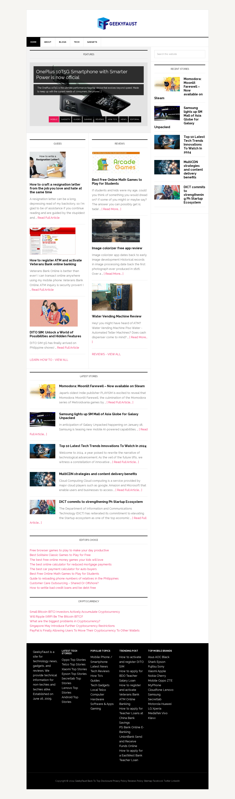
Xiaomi (152, 671)
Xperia (157, 708)
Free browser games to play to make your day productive (69, 550)
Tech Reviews (100, 671)
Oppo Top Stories (74, 659)
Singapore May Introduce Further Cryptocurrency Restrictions (72, 625)
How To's (112, 119)
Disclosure (106, 781)
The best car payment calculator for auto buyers (63, 569)
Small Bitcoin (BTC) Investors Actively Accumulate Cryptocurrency (75, 611)
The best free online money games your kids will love (66, 559)
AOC (158, 657)
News (123, 119)
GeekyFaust (81, 781)
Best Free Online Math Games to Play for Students (117, 181)
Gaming (88, 119)
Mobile (53, 119)
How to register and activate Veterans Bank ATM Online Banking (130, 694)
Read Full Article (49, 217)
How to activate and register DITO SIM (131, 661)
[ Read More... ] (111, 209)
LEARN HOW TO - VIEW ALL (49, 359)
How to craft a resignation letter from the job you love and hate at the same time (56, 188)
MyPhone (154, 685)
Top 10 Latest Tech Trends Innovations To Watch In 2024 (102, 446)
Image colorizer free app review (117, 248)
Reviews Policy (135, 781)
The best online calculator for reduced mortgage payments (71, 564)
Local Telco (98, 689)
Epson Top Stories (74, 673)
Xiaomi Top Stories (74, 669)
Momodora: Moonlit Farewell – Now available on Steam (102, 386)
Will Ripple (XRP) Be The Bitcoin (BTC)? (56, 616)
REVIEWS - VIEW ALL (106, 354)
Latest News (99, 666)
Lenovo (168, 689)
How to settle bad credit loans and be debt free (63, 587)
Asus (151, 657)
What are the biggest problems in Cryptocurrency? (65, 621)
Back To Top (94, 781)
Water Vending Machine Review (116, 316)
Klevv (152, 718)
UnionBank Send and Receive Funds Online (130, 741)
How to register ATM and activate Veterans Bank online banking (56, 262)
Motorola (154, 704)
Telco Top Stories (74, 664)
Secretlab (154, 699)
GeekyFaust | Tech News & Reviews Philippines (117, 23)
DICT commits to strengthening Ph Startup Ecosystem (101, 502)
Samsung (154, 694)
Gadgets (65, 119)
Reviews (100, 119)
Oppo (162, 680)
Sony (160, 666)
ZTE (169, 680)
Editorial (135, 119)
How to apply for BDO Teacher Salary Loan (131, 675)
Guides (77, 119)
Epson (161, 661)
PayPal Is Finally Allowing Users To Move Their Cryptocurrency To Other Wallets (85, 630)
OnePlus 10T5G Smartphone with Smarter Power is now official (81, 74)
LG (150, 708)
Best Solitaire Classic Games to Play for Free (60, 555)
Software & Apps (102, 704)
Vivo (165, 713)
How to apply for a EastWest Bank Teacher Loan (131, 755)
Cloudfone (155, 689)
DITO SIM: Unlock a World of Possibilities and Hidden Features (55, 334)
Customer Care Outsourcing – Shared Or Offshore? (64, 583)
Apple (162, 671)
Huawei (166, 704)
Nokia (152, 675)
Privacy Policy (120, 781)
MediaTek (154, 713)
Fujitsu (152, 666)
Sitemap (148, 781)
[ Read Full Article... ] (120, 402)
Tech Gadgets (100, 685)
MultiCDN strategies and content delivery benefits (98, 474)
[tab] (54, 119)
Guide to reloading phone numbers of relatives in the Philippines (74, 578)
